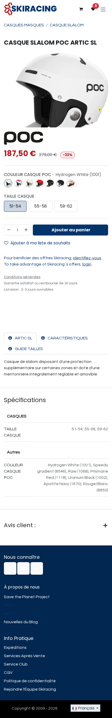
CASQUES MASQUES (24, 25)
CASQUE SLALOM (67, 25)
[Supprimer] (8, 230)
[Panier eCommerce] (81, 9)
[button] (70, 230)
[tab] (20, 338)
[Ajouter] (26, 230)
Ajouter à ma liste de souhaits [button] (40, 243)
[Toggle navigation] (103, 9)
